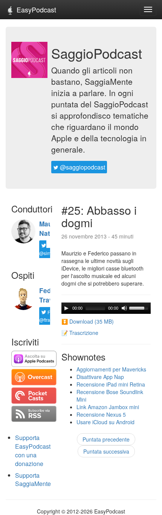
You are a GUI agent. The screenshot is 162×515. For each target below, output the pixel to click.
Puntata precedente (106, 439)
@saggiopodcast (81, 167)
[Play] (66, 308)
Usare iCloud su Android (105, 422)
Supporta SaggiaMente (33, 479)
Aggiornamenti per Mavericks (111, 369)
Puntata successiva (106, 451)
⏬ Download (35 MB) (87, 321)
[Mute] (124, 308)
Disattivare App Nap (100, 377)
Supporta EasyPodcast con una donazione (32, 450)
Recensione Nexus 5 (101, 414)
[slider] (139, 307)
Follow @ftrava (50, 316)
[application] (106, 308)
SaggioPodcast (96, 53)
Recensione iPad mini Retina (110, 384)
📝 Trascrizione (79, 332)
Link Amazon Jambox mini (107, 407)
